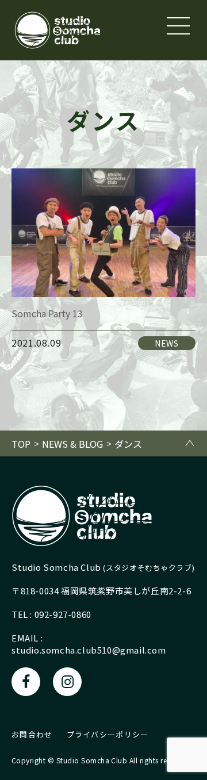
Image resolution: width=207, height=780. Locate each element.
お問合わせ (32, 734)
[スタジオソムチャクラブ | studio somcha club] (57, 30)
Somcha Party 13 (47, 313)
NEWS (167, 343)
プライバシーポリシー (108, 734)
